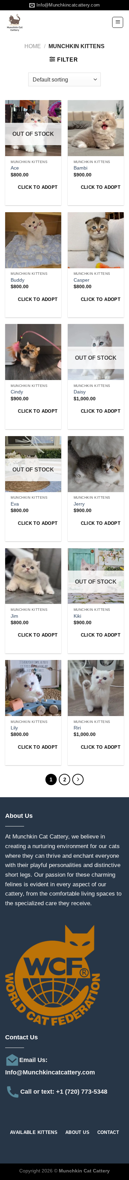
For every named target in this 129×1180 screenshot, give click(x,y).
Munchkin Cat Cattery (40, 836)
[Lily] (33, 688)
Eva (15, 504)
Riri (77, 727)
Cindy (17, 391)
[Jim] (33, 576)
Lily (14, 727)
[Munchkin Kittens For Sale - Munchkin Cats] (39, 22)
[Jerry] (96, 464)
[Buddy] (33, 240)
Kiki (77, 616)
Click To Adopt (36, 187)
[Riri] (96, 688)
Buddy (17, 280)
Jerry (79, 504)
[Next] (78, 780)
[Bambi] (96, 128)
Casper (81, 280)
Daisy (80, 391)
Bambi (80, 168)
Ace (15, 168)
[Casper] (96, 240)
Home (32, 46)
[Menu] (117, 22)
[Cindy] (33, 352)
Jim (14, 616)
